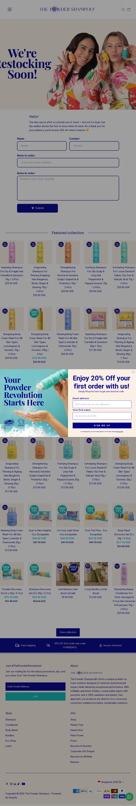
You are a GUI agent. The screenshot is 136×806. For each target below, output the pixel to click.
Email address (81, 398)
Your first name (81, 410)
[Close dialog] (133, 371)
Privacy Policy (119, 431)
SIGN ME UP (102, 425)
